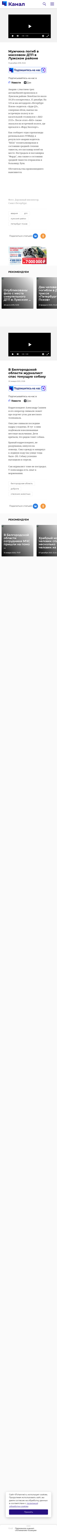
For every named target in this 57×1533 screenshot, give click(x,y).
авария (14, 213)
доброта (15, 489)
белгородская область (22, 483)
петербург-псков (19, 224)
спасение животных (20, 494)
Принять (28, 1512)
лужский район (18, 218)
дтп (25, 213)
